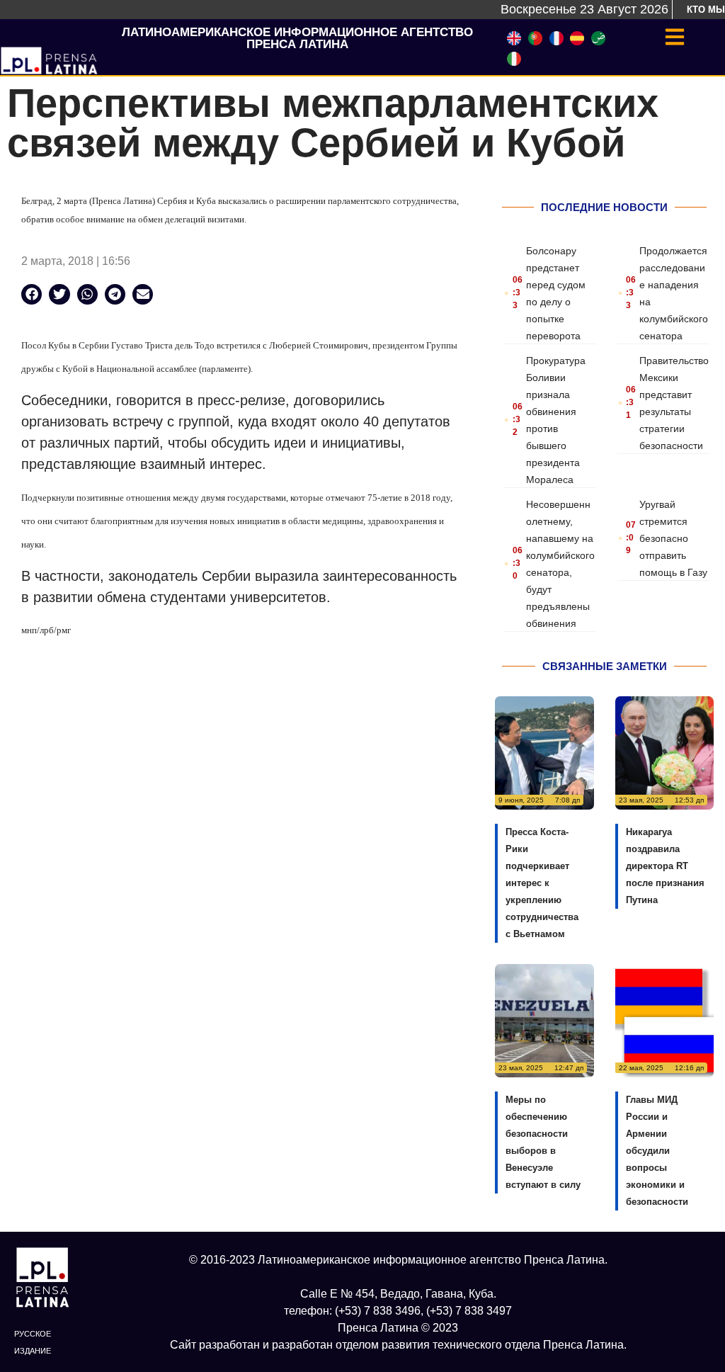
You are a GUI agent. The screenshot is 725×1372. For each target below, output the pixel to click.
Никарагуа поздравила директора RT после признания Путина (665, 866)
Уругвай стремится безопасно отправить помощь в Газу (673, 538)
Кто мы (706, 9)
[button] (31, 294)
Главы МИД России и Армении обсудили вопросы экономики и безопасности (657, 1150)
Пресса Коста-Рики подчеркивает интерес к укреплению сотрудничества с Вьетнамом (542, 883)
